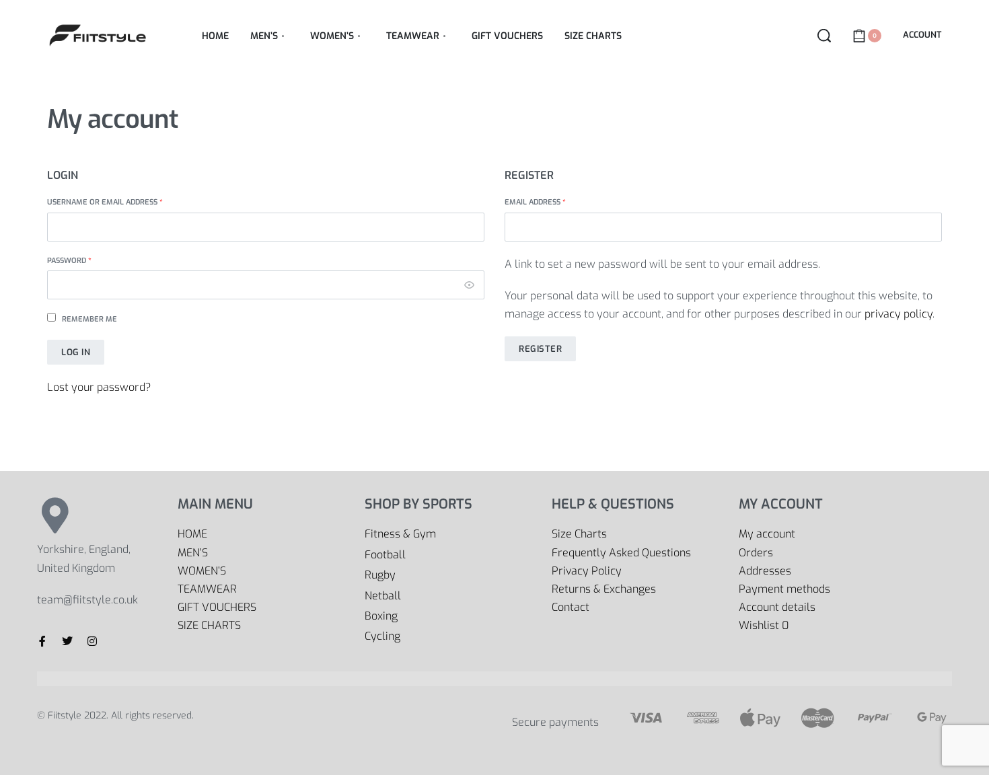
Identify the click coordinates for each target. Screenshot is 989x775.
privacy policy (898, 314)
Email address (553, 201)
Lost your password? (99, 387)
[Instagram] (92, 641)
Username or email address (122, 201)
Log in (75, 352)
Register (540, 349)
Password (87, 260)
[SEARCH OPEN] (824, 35)
